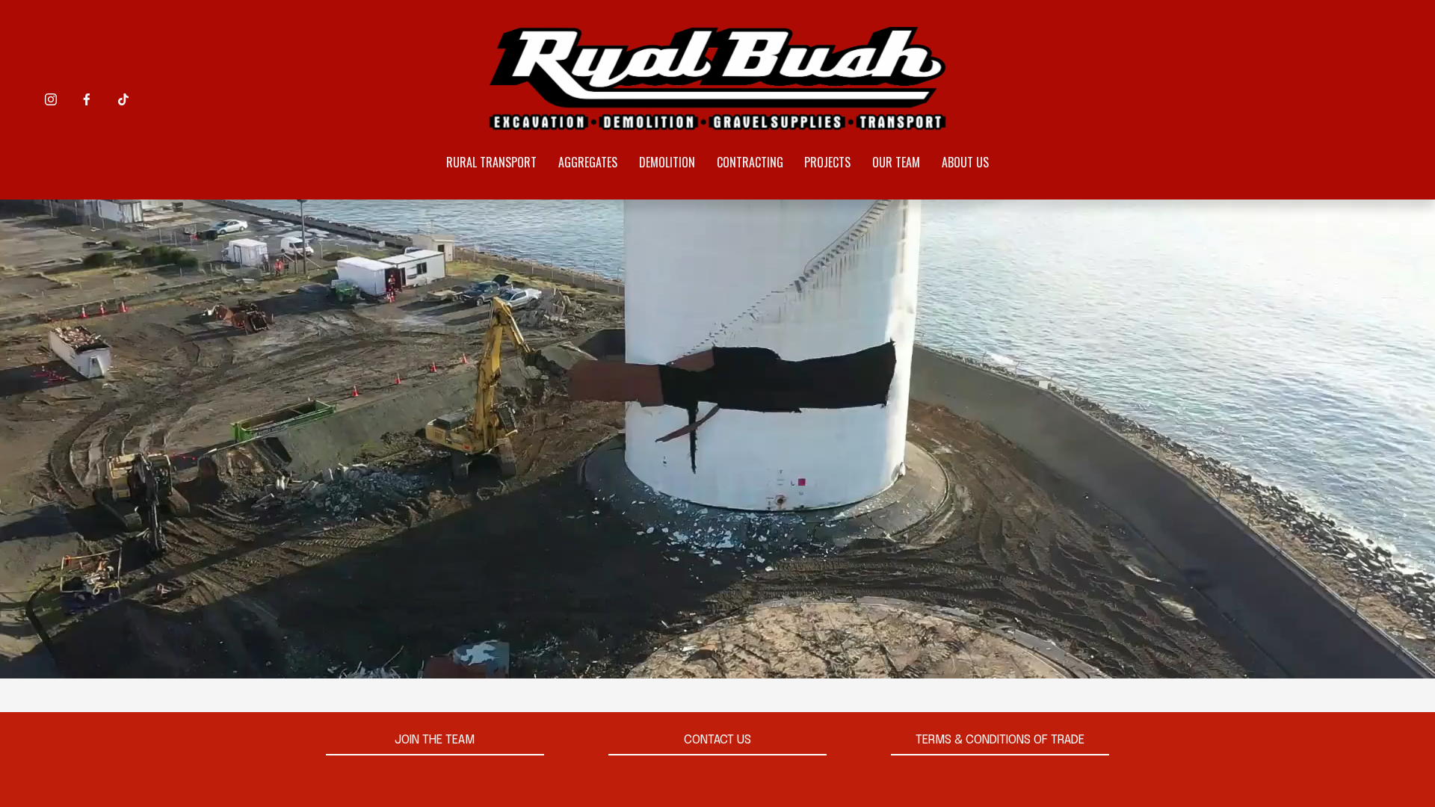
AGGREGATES (587, 162)
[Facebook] (86, 99)
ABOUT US (965, 162)
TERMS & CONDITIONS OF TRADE (1000, 740)
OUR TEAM (896, 162)
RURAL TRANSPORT (491, 162)
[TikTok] (123, 99)
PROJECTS (827, 162)
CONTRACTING (750, 162)
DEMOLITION (667, 162)
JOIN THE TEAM (435, 740)
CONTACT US (717, 740)
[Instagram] (50, 99)
